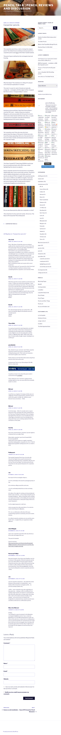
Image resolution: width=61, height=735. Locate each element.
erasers (40, 178)
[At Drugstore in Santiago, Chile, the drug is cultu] (48, 138)
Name (6, 663)
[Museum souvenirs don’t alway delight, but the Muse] (54, 152)
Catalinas (40, 50)
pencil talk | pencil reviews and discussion (28, 7)
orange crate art (42, 321)
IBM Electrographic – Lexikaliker (45, 63)
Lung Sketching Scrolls (43, 292)
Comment (7, 643)
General (42, 205)
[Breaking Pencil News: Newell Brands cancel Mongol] (48, 158)
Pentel (41, 226)
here (17, 52)
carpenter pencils (11, 223)
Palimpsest (11, 452)
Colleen (41, 191)
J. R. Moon (42, 207)
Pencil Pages (41, 298)
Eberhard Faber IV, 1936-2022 (45, 47)
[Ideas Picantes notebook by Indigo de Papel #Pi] (54, 125)
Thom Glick (11, 323)
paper (39, 245)
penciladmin (11, 345)
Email (6, 671)
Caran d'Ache (43, 189)
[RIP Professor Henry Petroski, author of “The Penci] (48, 145)
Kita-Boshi (42, 210)
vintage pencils (41, 272)
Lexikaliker (19, 375)
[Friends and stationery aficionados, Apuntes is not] (41, 152)
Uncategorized (41, 269)
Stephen (16, 22)
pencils (39, 248)
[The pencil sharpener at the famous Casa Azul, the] (54, 145)
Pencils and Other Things (44, 301)
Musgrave (42, 223)
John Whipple (12, 528)
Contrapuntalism (42, 287)
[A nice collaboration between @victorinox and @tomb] (41, 118)
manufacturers (41, 184)
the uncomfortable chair (43, 306)
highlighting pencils (44, 264)
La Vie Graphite (41, 315)
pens (39, 251)
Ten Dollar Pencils (42, 41)
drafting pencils (41, 176)
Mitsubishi (42, 220)
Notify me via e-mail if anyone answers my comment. (16, 693)
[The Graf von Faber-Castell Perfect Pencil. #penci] (48, 118)
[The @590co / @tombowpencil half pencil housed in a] (41, 125)
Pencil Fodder (41, 295)
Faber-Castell (43, 199)
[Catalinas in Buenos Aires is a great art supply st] (48, 131)
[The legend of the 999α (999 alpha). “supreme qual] (54, 138)
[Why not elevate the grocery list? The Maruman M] (48, 125)
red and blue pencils (44, 266)
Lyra (41, 218)
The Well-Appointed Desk (44, 326)
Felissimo (42, 202)
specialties (40, 256)
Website (6, 679)
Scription (40, 323)
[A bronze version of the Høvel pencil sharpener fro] (41, 145)
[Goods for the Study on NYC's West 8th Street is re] (48, 152)
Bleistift (40, 284)
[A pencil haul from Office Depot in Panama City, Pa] (54, 131)
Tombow (42, 236)
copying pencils (43, 261)
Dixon (41, 197)
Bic (40, 186)
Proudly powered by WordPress (10, 731)
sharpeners (40, 253)
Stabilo (41, 231)
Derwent (42, 194)
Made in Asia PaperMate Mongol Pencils (47, 44)
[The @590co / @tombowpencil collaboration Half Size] (41, 131)
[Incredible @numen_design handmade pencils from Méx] (41, 158)
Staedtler (42, 234)
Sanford (42, 228)
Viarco (41, 239)
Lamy (41, 215)
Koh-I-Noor (42, 213)
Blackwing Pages (42, 281)
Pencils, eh (40, 303)
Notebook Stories (42, 318)
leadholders (41, 181)
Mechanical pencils (42, 242)
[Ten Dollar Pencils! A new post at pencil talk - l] (54, 118)
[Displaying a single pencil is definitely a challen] (41, 138)
